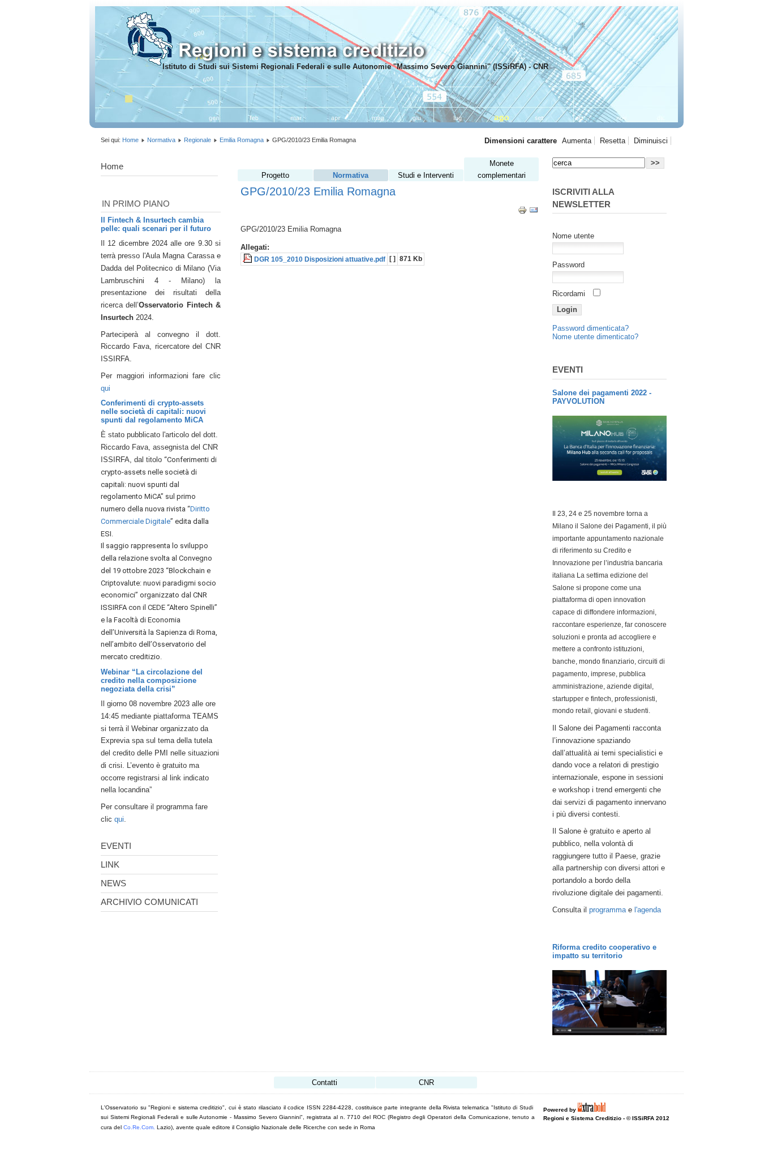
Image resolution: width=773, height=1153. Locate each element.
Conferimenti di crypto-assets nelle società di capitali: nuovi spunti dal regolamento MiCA (153, 411)
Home (130, 139)
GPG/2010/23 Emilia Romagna (318, 191)
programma (608, 910)
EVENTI (116, 846)
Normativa (161, 139)
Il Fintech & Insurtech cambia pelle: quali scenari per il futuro (156, 224)
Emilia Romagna (242, 139)
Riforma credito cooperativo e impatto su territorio (604, 951)
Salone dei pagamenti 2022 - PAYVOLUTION (601, 396)
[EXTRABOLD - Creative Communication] (592, 1110)
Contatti (324, 1082)
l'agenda (647, 910)
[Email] (533, 212)
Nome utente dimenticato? (595, 336)
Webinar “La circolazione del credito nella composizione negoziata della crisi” (152, 680)
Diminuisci (651, 140)
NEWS (113, 883)
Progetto (275, 175)
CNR (426, 1082)
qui (105, 388)
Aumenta (576, 140)
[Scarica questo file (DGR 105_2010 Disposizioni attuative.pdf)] (248, 259)
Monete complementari (502, 169)
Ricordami (568, 293)
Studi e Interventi (426, 175)
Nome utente (573, 236)
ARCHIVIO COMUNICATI (149, 902)
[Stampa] (522, 212)
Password (568, 265)
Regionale (197, 139)
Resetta (612, 140)
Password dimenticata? (590, 328)
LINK (110, 864)
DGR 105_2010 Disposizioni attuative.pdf (319, 259)
